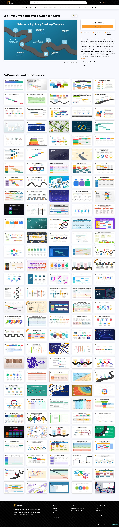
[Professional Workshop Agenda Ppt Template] (14, 445)
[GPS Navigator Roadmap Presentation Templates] (59, 154)
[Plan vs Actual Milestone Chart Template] (37, 112)
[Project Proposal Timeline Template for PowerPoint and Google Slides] (14, 390)
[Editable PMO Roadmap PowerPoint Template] (82, 196)
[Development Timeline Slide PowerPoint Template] (82, 321)
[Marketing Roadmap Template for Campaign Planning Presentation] (14, 98)
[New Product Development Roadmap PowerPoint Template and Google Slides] (14, 112)
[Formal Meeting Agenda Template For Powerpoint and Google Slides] (59, 404)
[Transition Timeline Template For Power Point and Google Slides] (82, 418)
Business (45, 7)
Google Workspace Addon (77, 510)
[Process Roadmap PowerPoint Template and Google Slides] (82, 265)
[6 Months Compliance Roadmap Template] (82, 307)
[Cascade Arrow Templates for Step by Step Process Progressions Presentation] (37, 459)
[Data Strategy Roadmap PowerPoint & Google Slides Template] (59, 265)
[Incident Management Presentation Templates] (37, 362)
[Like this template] (76, 15)
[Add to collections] (73, 15)
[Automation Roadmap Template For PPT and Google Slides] (37, 265)
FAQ (97, 508)
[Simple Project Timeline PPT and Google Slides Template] (59, 473)
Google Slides (93, 7)
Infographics (37, 7)
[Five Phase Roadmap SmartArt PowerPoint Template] (14, 362)
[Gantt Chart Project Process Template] (105, 168)
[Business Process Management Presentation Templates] (37, 237)
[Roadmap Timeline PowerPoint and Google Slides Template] (14, 293)
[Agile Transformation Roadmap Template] (82, 84)
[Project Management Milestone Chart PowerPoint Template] (14, 307)
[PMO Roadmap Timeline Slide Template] (14, 196)
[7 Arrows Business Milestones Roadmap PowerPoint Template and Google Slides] (14, 321)
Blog (72, 515)
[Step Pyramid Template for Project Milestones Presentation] (37, 140)
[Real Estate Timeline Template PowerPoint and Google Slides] (14, 418)
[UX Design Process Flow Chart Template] (14, 140)
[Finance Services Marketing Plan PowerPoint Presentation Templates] (59, 126)
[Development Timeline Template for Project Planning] (105, 84)
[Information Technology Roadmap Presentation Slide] (37, 418)
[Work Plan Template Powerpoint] (105, 140)
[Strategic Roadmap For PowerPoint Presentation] (82, 362)
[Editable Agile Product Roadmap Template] (14, 487)
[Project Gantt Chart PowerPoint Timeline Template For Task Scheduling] (82, 293)
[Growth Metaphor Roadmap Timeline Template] (105, 334)
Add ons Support (99, 515)
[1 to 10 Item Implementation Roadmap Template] (14, 209)
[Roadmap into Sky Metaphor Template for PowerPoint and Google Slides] (82, 154)
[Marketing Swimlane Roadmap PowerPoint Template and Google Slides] (59, 168)
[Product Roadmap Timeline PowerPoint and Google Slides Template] (59, 251)
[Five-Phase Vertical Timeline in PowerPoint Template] (14, 154)
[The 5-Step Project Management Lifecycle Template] (59, 84)
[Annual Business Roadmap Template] (105, 445)
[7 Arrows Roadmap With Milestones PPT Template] (105, 362)
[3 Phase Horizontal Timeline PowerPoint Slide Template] (14, 84)
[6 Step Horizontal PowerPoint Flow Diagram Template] (105, 418)
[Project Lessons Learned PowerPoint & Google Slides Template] (37, 432)
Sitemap (73, 517)
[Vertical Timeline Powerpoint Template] (82, 237)
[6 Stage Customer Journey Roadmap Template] (37, 445)
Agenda (61, 7)
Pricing (104, 2)
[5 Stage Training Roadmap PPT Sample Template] (105, 251)
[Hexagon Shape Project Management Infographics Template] (14, 251)
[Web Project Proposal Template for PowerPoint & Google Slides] (37, 487)
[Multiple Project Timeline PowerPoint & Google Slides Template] (59, 307)
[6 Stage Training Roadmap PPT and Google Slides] (14, 334)
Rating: (65, 62)
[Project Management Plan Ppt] (105, 307)
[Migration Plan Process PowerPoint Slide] (105, 279)
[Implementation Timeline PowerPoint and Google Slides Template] (105, 126)
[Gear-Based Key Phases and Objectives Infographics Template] (14, 376)
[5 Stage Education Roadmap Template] (105, 209)
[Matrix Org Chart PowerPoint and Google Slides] (14, 432)
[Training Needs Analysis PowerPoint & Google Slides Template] (82, 209)
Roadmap (21, 12)
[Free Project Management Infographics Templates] (37, 307)
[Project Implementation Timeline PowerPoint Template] (82, 279)
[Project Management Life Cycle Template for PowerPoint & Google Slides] (105, 390)
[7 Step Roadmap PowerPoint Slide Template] (59, 237)
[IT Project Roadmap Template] (82, 98)
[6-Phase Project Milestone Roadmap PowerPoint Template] (14, 126)
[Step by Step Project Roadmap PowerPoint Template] (37, 154)
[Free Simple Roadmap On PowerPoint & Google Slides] (105, 265)
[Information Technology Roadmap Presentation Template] (37, 196)
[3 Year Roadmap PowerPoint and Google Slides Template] (59, 432)
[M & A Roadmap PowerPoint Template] (59, 321)
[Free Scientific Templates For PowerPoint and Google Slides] (59, 390)
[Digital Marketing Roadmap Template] (105, 473)
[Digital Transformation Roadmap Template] (59, 223)
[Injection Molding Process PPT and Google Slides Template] (37, 473)
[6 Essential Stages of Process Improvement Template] (59, 334)
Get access (98, 26)
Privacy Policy (99, 510)
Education (86, 7)
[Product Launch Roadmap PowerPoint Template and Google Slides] (14, 265)
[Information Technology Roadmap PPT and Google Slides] (105, 98)
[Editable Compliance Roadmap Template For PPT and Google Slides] (105, 459)
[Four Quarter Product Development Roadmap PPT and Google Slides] (82, 140)
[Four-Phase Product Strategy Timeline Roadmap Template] (59, 196)
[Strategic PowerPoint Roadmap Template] (37, 182)
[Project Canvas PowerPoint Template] (59, 418)
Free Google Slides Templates (77, 508)
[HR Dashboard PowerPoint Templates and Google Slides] (59, 279)
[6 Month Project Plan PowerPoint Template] (14, 459)
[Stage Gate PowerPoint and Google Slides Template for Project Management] (14, 348)
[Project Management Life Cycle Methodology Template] (59, 348)
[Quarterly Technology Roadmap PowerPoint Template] (59, 112)
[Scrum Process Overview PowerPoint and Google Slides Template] (14, 404)
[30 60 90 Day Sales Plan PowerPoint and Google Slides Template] (37, 279)
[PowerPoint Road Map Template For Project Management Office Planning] (14, 237)
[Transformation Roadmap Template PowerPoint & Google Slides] (82, 390)
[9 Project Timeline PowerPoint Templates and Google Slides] (105, 487)
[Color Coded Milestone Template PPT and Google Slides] (105, 348)
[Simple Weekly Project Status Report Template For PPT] (105, 237)
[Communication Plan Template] (82, 404)
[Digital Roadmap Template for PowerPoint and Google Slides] (105, 223)
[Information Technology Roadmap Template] (82, 112)
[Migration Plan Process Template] (14, 223)
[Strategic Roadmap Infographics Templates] (82, 473)
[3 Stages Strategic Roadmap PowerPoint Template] (37, 321)
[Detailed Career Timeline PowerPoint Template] (37, 251)
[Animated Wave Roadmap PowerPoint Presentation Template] (37, 390)
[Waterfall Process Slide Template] (37, 84)
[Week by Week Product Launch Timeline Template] (14, 279)
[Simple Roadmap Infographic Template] (37, 376)
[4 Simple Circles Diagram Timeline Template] (82, 487)
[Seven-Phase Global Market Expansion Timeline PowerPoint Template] (59, 293)
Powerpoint (9, 12)
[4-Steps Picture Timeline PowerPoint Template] (82, 334)
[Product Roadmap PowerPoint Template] (82, 348)
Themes (79, 7)
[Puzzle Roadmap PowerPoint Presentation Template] (105, 196)
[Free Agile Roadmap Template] (37, 334)
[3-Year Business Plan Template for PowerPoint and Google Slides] (82, 182)
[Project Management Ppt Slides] (105, 321)
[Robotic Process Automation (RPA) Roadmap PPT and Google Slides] (37, 223)
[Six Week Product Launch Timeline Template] (59, 140)
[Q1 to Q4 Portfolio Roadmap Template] (59, 445)
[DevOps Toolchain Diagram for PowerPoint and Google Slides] (82, 126)
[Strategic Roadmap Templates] (37, 168)
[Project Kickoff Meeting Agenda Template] (37, 98)
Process (73, 7)
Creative (67, 7)
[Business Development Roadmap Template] (14, 473)
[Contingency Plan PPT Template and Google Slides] (37, 209)
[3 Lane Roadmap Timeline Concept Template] (59, 209)
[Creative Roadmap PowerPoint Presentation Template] (105, 432)
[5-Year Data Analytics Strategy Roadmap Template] (37, 126)
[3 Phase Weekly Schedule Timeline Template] (82, 251)
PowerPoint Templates (27, 7)
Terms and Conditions (100, 512)
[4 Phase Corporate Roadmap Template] (59, 376)
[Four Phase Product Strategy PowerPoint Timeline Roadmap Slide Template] (82, 376)
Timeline (55, 7)
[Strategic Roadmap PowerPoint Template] (105, 376)
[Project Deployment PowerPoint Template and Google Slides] (59, 459)
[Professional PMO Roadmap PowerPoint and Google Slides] (37, 404)
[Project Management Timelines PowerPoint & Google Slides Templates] (105, 293)
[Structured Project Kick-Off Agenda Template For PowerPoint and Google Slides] (59, 487)
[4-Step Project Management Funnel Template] (105, 404)
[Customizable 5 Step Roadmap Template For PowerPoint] (82, 459)
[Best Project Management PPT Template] (59, 362)
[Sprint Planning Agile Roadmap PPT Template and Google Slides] (14, 182)
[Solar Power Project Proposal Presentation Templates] (59, 182)
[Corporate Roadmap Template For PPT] (105, 182)
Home (5, 12)
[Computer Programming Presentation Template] (105, 112)
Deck (50, 7)
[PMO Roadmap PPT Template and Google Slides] (59, 98)
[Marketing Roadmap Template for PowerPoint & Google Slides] (82, 445)
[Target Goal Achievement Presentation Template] (82, 432)
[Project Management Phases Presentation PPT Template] (37, 348)
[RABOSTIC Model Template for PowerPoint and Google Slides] (82, 223)
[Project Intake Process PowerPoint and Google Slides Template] (37, 293)
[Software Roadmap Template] (82, 168)
